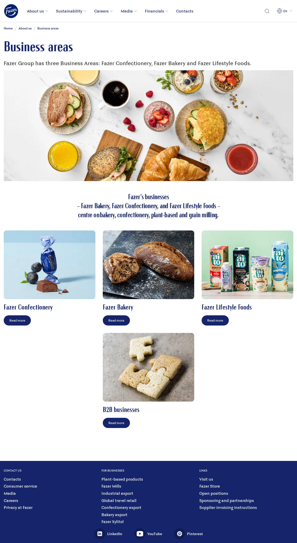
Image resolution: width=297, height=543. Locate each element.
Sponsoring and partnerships (226, 500)
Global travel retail (118, 500)
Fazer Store (209, 486)
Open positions (213, 493)
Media (127, 10)
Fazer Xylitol (112, 521)
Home (8, 28)
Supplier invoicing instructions (228, 507)
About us (35, 10)
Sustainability (69, 10)
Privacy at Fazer (18, 507)
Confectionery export (121, 507)
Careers (101, 10)
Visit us (206, 479)
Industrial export (117, 493)
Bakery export (114, 514)
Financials (154, 10)
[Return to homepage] (14, 11)
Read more (17, 320)
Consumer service (20, 486)
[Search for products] (267, 11)
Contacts (184, 10)
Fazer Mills (111, 486)
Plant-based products (122, 479)
